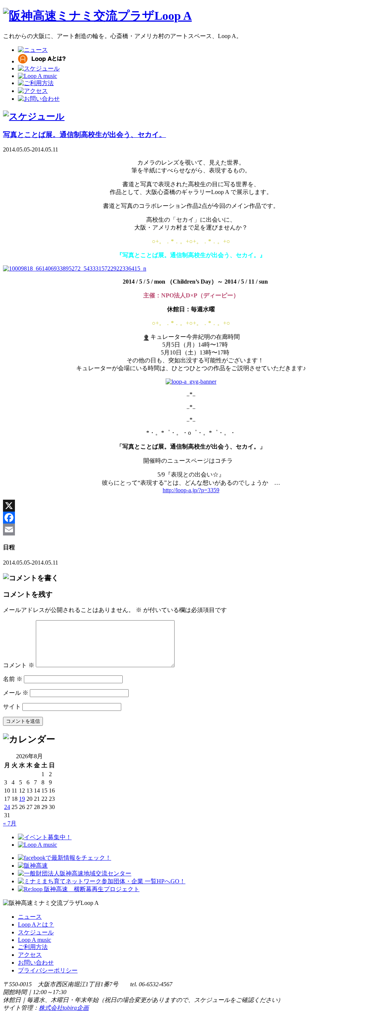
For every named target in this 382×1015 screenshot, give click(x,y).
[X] (191, 506)
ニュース (30, 917)
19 (22, 799)
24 (7, 807)
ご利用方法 (33, 947)
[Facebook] (191, 518)
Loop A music (34, 940)
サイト (12, 706)
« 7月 (9, 823)
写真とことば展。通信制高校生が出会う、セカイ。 (84, 134)
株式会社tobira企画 (64, 1008)
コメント (18, 665)
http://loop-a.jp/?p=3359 (191, 490)
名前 (12, 679)
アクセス (30, 955)
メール (15, 693)
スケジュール (36, 932)
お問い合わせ (36, 962)
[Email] (191, 529)
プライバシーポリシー (48, 970)
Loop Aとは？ (36, 924)
